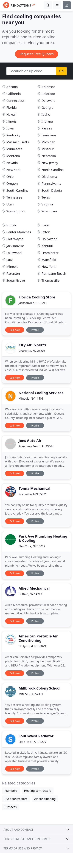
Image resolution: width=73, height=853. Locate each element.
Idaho (45, 114)
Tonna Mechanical (34, 488)
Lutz (9, 260)
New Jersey (49, 163)
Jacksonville (15, 246)
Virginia (47, 204)
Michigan (48, 142)
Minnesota (14, 149)
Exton (45, 232)
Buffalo (11, 225)
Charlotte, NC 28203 (32, 351)
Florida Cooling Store (37, 297)
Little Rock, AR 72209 (32, 742)
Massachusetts (17, 142)
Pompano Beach (53, 273)
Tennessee (14, 197)
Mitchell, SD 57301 (31, 694)
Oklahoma (49, 176)
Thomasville (50, 280)
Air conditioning (45, 799)
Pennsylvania (51, 183)
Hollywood (49, 239)
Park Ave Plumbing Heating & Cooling (43, 538)
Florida (11, 107)
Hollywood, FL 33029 (32, 646)
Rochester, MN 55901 (33, 494)
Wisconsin (49, 211)
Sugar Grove (15, 280)
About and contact (18, 830)
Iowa (10, 128)
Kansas (46, 128)
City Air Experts (32, 345)
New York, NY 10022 (32, 546)
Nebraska (48, 156)
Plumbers (10, 791)
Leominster (49, 253)
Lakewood (14, 253)
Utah (10, 204)
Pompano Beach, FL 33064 (36, 446)
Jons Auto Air (30, 440)
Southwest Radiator (36, 736)
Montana (13, 156)
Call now (15, 330)
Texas (45, 197)
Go (61, 71)
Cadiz (45, 225)
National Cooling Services (41, 392)
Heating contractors (37, 791)
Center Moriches (18, 232)
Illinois (11, 121)
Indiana (47, 121)
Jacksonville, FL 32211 (33, 303)
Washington (15, 211)
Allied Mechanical (34, 588)
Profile (35, 330)
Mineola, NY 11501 (31, 398)
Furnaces (10, 807)
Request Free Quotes (36, 54)
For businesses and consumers (27, 839)
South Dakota (51, 190)
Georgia (47, 107)
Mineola (12, 266)
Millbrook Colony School (39, 688)
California (13, 94)
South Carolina (17, 190)
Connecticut (15, 100)
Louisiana (48, 135)
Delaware (48, 100)
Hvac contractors (15, 799)
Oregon (12, 183)
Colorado (48, 94)
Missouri (47, 149)
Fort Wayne (14, 239)
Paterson (13, 273)
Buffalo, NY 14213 (30, 594)
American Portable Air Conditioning (38, 638)
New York (13, 170)
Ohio (10, 176)
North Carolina (52, 170)
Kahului (47, 246)
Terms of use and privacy (23, 848)
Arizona (12, 87)
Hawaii (11, 114)
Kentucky (13, 135)
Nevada (12, 163)
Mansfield (48, 260)
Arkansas (48, 87)
